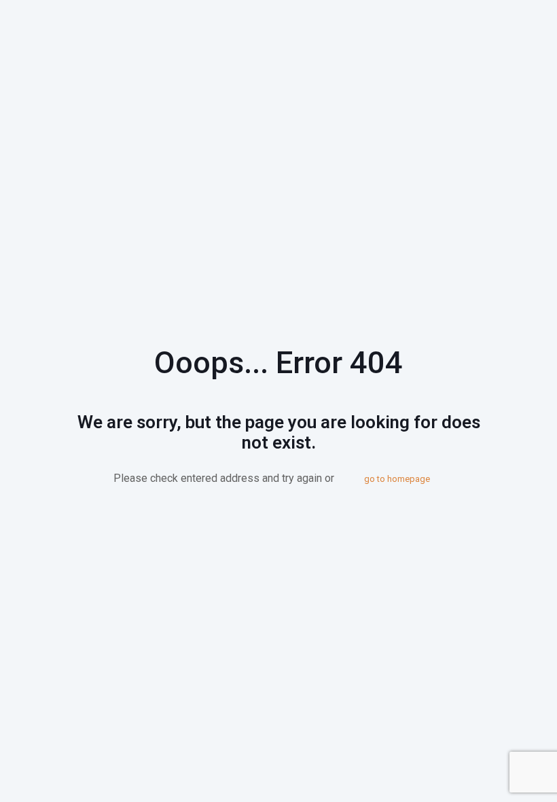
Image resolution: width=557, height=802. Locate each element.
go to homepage (397, 479)
